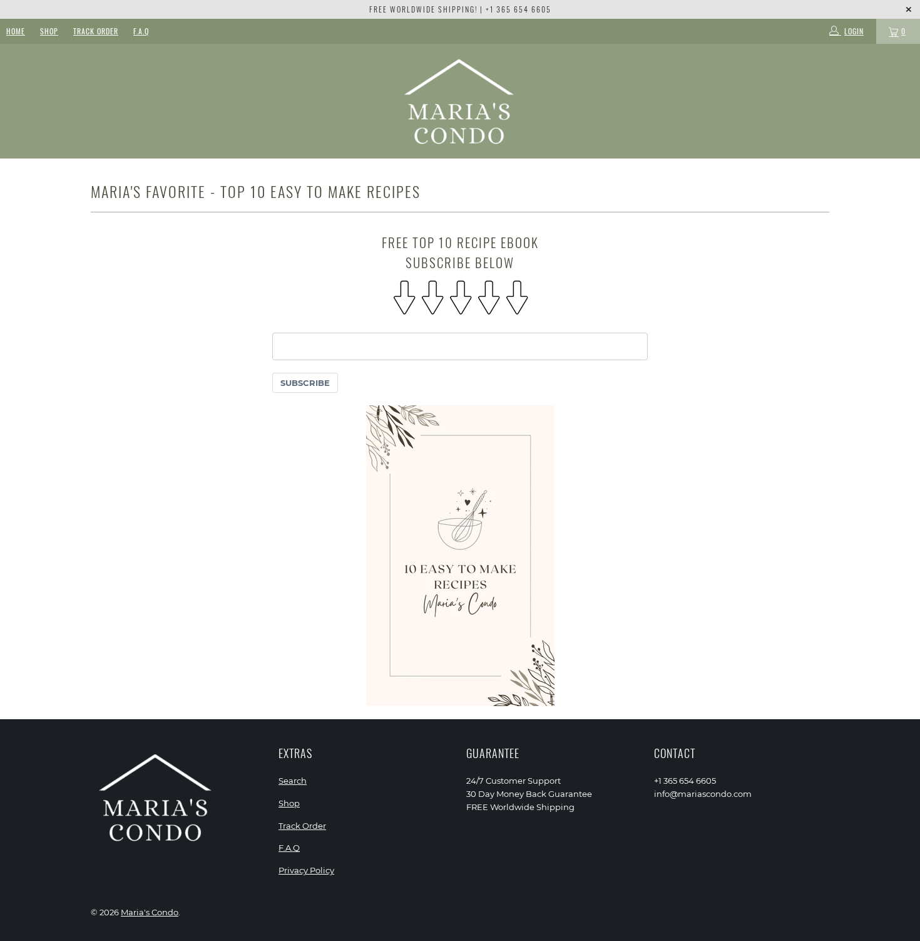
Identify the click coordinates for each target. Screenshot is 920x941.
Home (15, 31)
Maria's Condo (149, 912)
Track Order (95, 31)
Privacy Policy (306, 870)
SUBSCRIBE (305, 383)
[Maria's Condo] (460, 101)
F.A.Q (141, 31)
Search (293, 781)
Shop (49, 31)
